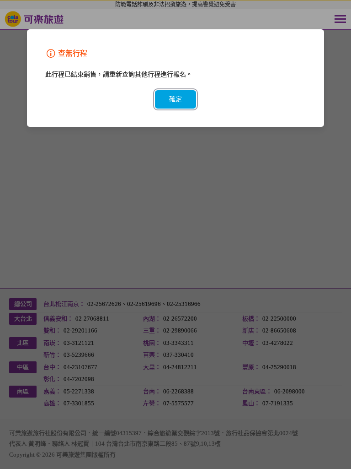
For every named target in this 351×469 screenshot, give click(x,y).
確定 (175, 99)
